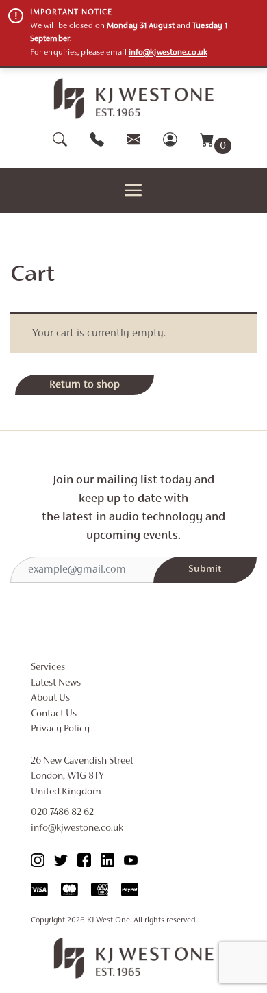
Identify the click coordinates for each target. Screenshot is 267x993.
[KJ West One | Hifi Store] (133, 98)
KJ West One (108, 920)
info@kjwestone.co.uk (168, 53)
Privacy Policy (60, 729)
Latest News (56, 683)
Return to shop (84, 384)
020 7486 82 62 (62, 812)
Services (48, 667)
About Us (50, 698)
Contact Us (54, 714)
